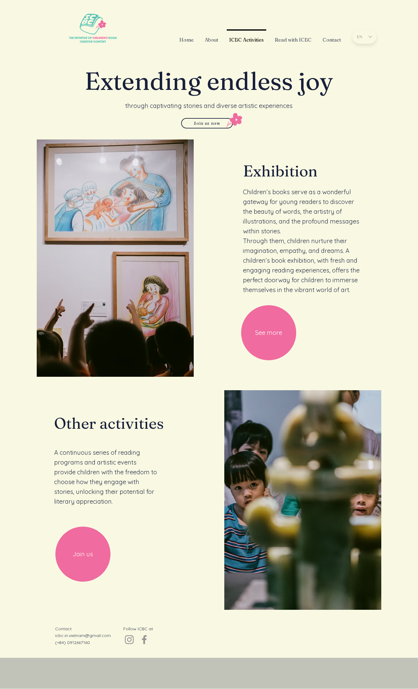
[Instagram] (129, 640)
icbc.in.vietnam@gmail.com (83, 635)
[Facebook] (144, 640)
